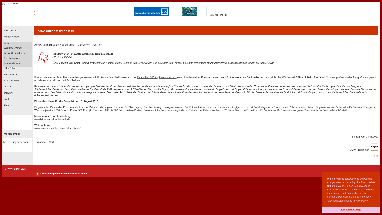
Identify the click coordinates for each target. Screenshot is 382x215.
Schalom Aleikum (12, 58)
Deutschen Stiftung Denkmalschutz (157, 77)
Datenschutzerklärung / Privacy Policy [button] (348, 200)
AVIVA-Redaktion (360, 149)
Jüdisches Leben (11, 80)
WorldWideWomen (12, 48)
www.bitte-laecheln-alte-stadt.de (52, 119)
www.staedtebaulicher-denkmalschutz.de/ (57, 128)
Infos (6, 43)
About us (7, 105)
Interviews (8, 93)
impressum (61, 173)
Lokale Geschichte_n (14, 53)
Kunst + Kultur (10, 74)
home (84, 173)
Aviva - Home (10, 30)
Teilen (375, 155)
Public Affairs (9, 68)
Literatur (7, 86)
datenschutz (73, 173)
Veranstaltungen (11, 63)
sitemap (50, 173)
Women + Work (11, 37)
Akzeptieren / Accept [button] (351, 209)
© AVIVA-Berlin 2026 (15, 169)
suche (43, 173)
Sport (6, 99)
